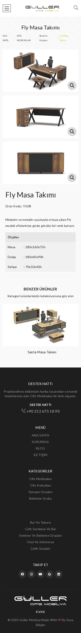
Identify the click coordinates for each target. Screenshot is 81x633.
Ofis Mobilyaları (40, 479)
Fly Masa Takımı (30, 194)
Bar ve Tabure (40, 522)
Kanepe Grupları (41, 492)
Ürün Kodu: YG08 (18, 206)
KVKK (40, 611)
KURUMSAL (40, 442)
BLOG (40, 448)
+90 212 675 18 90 (42, 411)
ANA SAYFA (40, 435)
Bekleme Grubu (40, 498)
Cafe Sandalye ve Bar (40, 529)
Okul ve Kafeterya (40, 542)
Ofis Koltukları (40, 485)
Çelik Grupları (40, 548)
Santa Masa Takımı (42, 352)
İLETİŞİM (40, 455)
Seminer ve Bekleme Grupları (40, 535)
